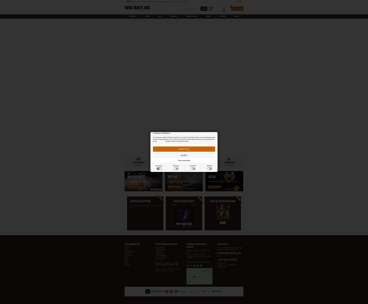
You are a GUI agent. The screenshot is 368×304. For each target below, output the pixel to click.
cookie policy (161, 141)
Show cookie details (184, 160)
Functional (193, 166)
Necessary (159, 166)
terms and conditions (195, 141)
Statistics (209, 166)
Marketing (176, 166)
